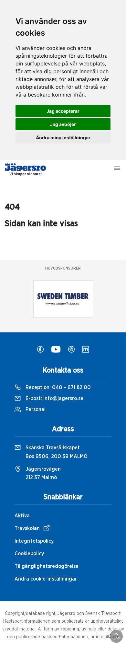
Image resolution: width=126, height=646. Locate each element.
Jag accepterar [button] (63, 111)
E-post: (53, 398)
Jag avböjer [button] (63, 124)
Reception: (57, 387)
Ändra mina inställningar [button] (63, 137)
